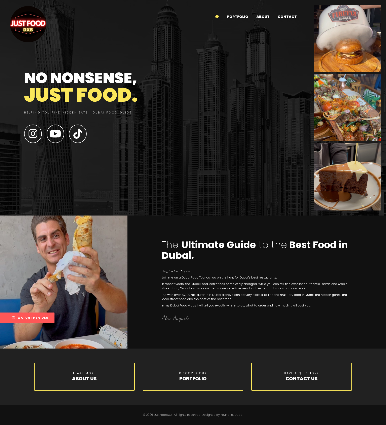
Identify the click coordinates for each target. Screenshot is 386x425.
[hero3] (347, 107)
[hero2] (347, 38)
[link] (217, 16)
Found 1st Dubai (232, 415)
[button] (27, 318)
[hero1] (347, 176)
